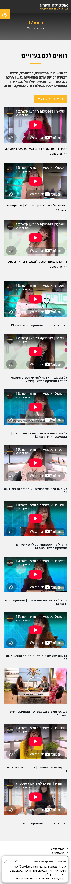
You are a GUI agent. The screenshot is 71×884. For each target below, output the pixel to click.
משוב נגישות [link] (58, 852)
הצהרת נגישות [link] (57, 849)
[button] (35, 685)
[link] (5, 14)
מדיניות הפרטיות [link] (39, 878)
